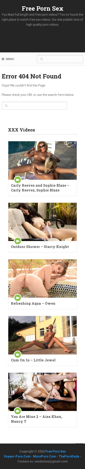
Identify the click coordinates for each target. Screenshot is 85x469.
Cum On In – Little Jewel (33, 360)
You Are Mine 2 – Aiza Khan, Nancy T (36, 419)
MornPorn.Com (44, 456)
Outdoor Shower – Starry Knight (40, 246)
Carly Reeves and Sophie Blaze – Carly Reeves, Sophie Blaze (40, 187)
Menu (10, 59)
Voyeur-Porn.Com (17, 456)
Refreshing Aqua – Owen (33, 303)
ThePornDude (69, 456)
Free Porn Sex (42, 8)
